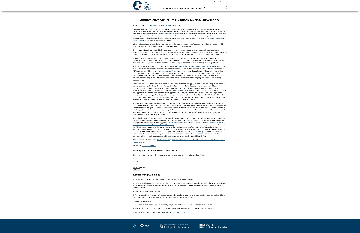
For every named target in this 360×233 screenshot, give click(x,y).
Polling (165, 8)
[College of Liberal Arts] (174, 226)
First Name (137, 162)
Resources (184, 8)
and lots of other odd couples (176, 123)
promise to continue (173, 34)
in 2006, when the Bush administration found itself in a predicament (197, 66)
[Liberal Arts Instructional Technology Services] (213, 226)
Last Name (137, 165)
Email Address (138, 159)
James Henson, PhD (156, 25)
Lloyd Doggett (218, 38)
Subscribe (223, 2)
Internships (195, 8)
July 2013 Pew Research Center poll (183, 90)
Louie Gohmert (138, 40)
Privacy (153, 146)
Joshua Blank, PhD (172, 25)
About (216, 2)
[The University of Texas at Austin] (141, 226)
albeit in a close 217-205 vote (190, 132)
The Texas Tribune (163, 140)
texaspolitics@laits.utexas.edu (178, 212)
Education (173, 8)
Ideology (146, 146)
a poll (166, 71)
